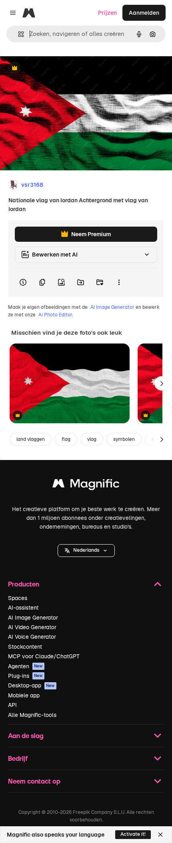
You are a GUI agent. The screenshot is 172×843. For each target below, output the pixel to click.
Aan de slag (26, 735)
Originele (52, 68)
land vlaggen (30, 439)
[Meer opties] (119, 282)
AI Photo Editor (55, 315)
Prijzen (107, 12)
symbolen (124, 439)
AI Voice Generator (32, 636)
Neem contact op (34, 781)
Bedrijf (18, 758)
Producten (23, 584)
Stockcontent (25, 646)
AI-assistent (23, 607)
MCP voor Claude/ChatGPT (44, 656)
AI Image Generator (112, 307)
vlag (91, 439)
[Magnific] (86, 485)
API (12, 705)
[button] (86, 550)
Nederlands (86, 550)
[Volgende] (161, 383)
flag (66, 439)
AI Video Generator (32, 627)
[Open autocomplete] (18, 34)
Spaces (17, 598)
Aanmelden (144, 12)
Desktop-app (31, 685)
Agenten (25, 666)
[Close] (160, 834)
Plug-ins (25, 675)
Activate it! (133, 834)
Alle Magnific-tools (32, 715)
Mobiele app (24, 695)
